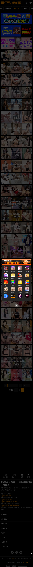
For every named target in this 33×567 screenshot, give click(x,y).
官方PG (13, 278)
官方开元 (27, 278)
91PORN (13, 299)
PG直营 (27, 285)
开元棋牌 (20, 278)
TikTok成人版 (20, 299)
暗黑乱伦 (20, 292)
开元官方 (20, 285)
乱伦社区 (6, 299)
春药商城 (20, 271)
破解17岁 (27, 292)
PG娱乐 (13, 285)
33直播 (5, 292)
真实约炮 (13, 271)
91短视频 (27, 299)
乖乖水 (27, 271)
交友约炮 (6, 271)
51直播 (12, 292)
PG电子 (5, 285)
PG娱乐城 (5, 278)
